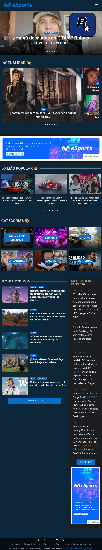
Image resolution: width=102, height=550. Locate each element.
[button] (5, 27)
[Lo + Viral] (85, 260)
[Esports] (51, 237)
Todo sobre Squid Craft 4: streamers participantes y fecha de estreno (51, 200)
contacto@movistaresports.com (78, 544)
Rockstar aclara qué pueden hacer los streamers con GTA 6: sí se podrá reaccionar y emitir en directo (47, 295)
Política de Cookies (32, 544)
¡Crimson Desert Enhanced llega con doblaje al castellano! (46, 361)
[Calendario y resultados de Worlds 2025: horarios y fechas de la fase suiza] (17, 184)
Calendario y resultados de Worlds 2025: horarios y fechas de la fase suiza (17, 200)
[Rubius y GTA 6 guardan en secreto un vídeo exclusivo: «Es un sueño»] (15, 386)
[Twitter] (45, 539)
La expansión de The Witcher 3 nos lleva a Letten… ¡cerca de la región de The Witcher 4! (48, 316)
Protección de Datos (52, 544)
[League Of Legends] (17, 237)
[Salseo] (51, 260)
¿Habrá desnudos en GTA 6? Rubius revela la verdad (51, 40)
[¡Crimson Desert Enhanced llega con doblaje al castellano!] (15, 363)
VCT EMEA (91, 397)
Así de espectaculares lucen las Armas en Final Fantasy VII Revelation (46, 339)
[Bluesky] (63, 539)
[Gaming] (85, 237)
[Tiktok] (39, 539)
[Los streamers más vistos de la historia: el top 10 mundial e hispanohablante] (85, 184)
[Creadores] (17, 260)
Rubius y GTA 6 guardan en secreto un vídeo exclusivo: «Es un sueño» (48, 383)
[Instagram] (51, 539)
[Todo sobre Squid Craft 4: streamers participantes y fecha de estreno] (51, 184)
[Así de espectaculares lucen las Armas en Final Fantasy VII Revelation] (15, 340)
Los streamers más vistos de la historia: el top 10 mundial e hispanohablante (85, 200)
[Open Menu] (96, 5)
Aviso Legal (15, 544)
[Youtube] (57, 539)
